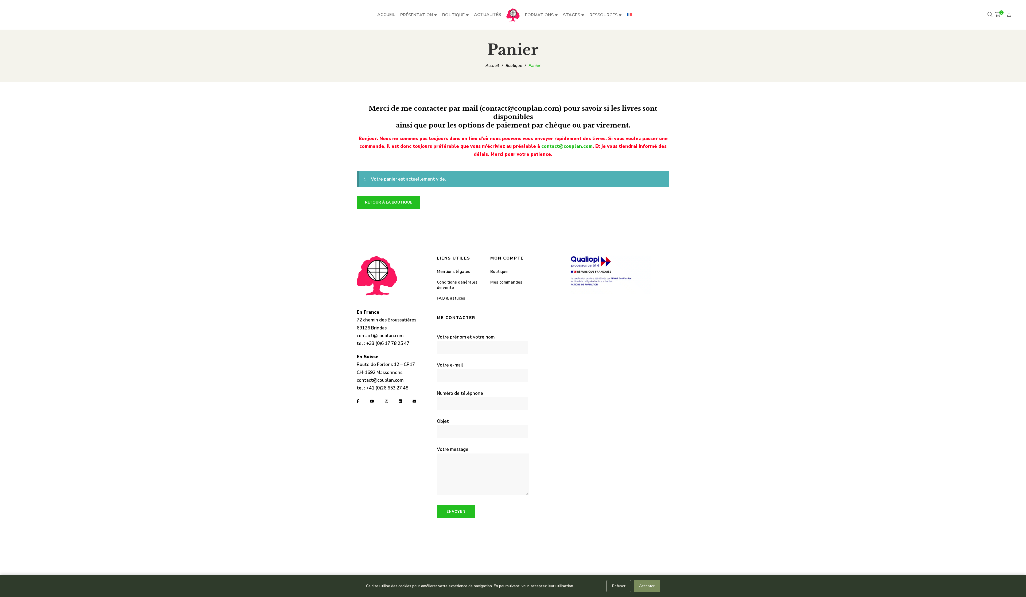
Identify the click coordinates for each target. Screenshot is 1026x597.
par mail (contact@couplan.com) (506, 108)
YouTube (372, 401)
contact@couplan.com (567, 146)
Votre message (452, 449)
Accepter (647, 585)
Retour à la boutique (388, 202)
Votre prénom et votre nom (466, 337)
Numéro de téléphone (460, 393)
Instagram (386, 401)
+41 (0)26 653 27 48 (387, 388)
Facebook (358, 401)
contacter (430, 108)
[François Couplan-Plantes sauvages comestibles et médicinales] (513, 15)
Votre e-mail (450, 365)
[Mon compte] (1010, 14)
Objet (443, 421)
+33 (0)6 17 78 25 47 (387, 343)
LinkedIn (400, 401)
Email (414, 401)
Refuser (618, 585)
